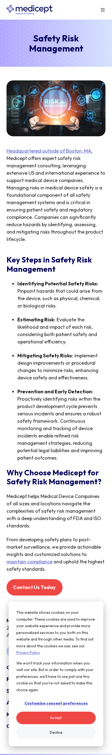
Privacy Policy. (28, 652)
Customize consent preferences (56, 703)
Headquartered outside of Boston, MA (49, 151)
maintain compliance (29, 561)
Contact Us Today (34, 587)
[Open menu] (102, 10)
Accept (56, 717)
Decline (56, 732)
